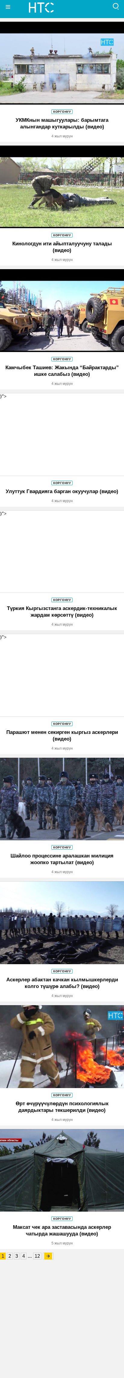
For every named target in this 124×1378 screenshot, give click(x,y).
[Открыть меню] (8, 7)
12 (37, 1256)
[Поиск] (116, 7)
